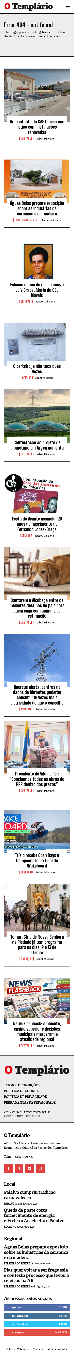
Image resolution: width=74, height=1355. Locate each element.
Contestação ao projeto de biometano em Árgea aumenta (37, 445)
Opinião (26, 377)
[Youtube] (29, 1168)
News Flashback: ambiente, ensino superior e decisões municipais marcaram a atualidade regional (37, 1031)
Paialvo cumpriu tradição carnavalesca (30, 1194)
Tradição (26, 959)
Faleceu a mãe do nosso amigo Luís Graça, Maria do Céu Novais (37, 290)
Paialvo (9, 1203)
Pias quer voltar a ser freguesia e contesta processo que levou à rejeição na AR (36, 1275)
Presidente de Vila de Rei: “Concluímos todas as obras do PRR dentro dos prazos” (37, 779)
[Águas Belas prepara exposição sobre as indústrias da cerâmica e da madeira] (37, 176)
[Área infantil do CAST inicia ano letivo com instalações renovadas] (37, 95)
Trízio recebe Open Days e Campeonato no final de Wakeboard (37, 860)
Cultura (27, 535)
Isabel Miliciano (45, 138)
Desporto (27, 872)
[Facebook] (8, 1168)
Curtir (63, 1307)
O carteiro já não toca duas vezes (37, 368)
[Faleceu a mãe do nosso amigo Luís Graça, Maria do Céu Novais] (37, 258)
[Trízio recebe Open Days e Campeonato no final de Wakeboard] (37, 828)
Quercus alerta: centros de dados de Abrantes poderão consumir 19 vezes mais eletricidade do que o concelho (37, 695)
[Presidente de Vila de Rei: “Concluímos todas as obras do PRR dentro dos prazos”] (37, 747)
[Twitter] (19, 1168)
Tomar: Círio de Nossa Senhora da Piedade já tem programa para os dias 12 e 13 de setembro (37, 944)
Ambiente (27, 709)
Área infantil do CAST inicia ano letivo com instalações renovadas (37, 127)
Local (8, 1226)
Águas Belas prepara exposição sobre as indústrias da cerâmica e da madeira (37, 208)
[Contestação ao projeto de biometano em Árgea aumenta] (37, 416)
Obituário (27, 301)
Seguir (63, 1315)
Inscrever (61, 1332)
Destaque (27, 138)
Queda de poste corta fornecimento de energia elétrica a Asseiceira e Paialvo (34, 1215)
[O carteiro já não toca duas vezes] (37, 339)
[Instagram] (40, 1168)
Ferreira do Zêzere (27, 220)
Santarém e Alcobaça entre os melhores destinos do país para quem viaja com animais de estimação (37, 608)
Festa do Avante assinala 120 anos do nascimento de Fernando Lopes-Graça (37, 524)
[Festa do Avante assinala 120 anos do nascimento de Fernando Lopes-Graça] (37, 492)
